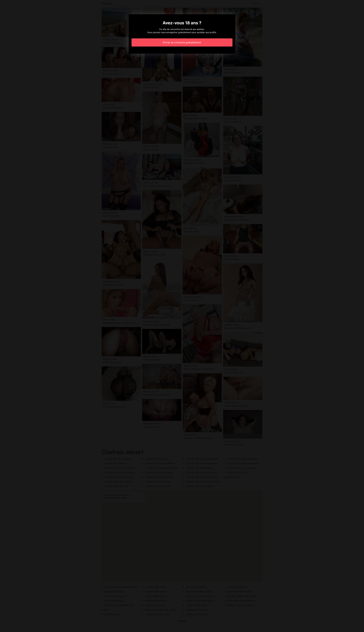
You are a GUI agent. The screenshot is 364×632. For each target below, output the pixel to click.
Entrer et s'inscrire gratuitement (182, 42)
